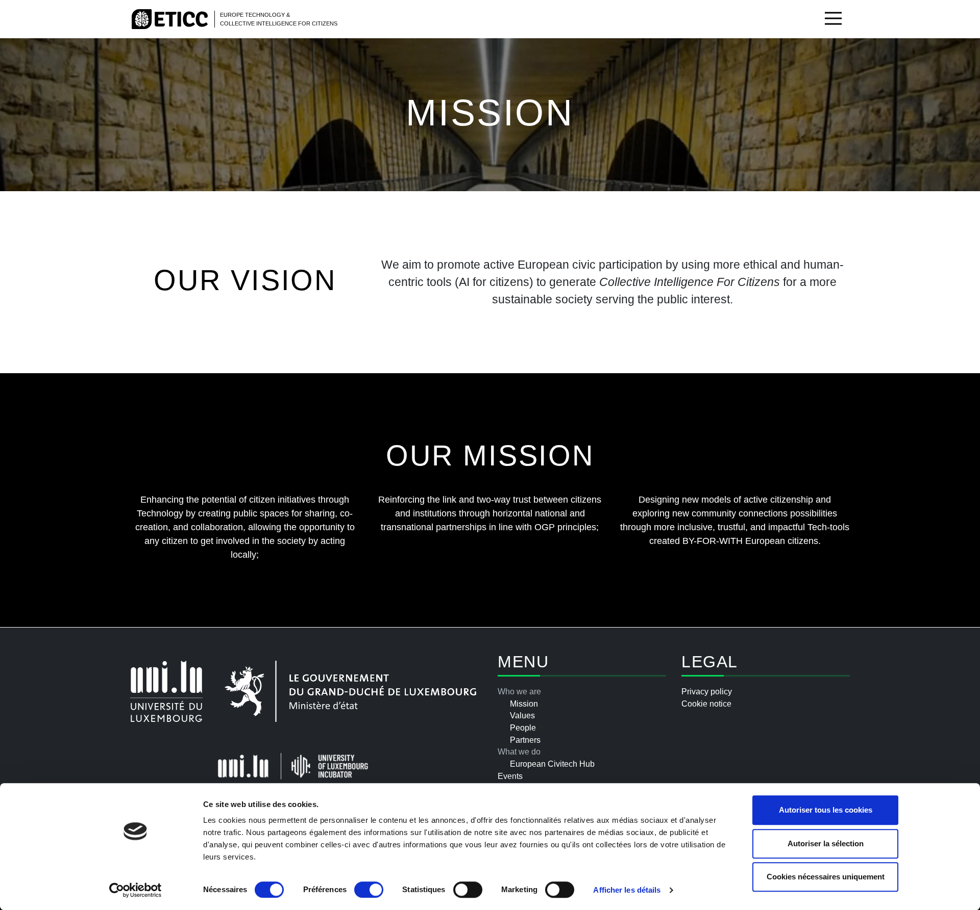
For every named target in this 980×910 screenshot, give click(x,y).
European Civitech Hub (552, 764)
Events (510, 776)
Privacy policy (706, 691)
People (523, 727)
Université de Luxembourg (166, 691)
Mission (524, 703)
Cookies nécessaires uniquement (826, 876)
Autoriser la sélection (826, 843)
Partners (525, 740)
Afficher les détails (626, 890)
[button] (833, 19)
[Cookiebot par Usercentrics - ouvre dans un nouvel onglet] (135, 890)
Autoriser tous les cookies (825, 809)
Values (522, 715)
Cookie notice (706, 703)
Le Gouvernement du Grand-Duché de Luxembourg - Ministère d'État (350, 691)
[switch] (368, 889)
